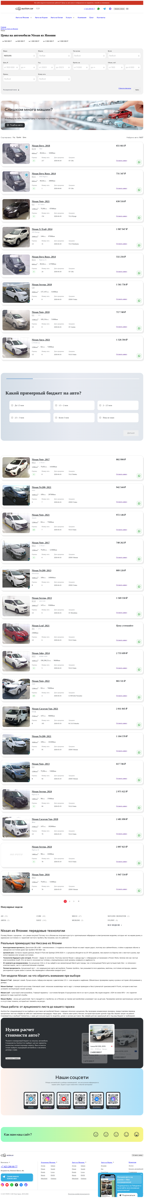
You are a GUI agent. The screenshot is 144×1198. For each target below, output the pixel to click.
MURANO (77, 920)
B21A (34, 176)
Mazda (43, 1175)
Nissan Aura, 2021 (41, 339)
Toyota (43, 1166)
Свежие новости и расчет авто (13, 1177)
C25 (33, 287)
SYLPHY (113, 920)
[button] (29, 405)
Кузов (110, 51)
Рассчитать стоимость (13, 1058)
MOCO (77, 916)
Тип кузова (76, 51)
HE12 (34, 462)
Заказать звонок (119, 9)
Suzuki (53, 1169)
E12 (33, 204)
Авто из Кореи (41, 17)
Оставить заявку (121, 160)
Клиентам (132, 1162)
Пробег (18, 137)
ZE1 (33, 629)
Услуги (69, 17)
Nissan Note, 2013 (41, 764)
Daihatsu (53, 1178)
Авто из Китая (57, 17)
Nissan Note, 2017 (41, 459)
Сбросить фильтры (125, 88)
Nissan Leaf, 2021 (40, 625)
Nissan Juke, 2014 (41, 653)
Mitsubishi (44, 1178)
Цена (24, 137)
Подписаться (128, 1195)
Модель (40, 51)
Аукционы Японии (48, 1162)
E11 (33, 315)
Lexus (53, 1172)
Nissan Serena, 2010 (42, 284)
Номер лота (42, 74)
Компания (82, 17)
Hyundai (103, 1166)
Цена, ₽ (5, 62)
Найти (137, 90)
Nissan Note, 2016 (41, 874)
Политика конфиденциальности (79, 1194)
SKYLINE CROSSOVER (118, 916)
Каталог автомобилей (136, 1169)
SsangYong (104, 1172)
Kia (102, 1169)
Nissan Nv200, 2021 (41, 487)
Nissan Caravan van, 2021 (45, 708)
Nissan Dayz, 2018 (41, 145)
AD (4, 916)
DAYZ (41, 920)
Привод (5, 74)
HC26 (34, 601)
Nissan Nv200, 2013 (41, 570)
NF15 (33, 656)
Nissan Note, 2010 (41, 312)
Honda (43, 1172)
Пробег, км (76, 62)
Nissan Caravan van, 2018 (45, 819)
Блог (91, 17)
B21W (34, 149)
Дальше (131, 433)
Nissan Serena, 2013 (42, 598)
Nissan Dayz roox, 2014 (44, 173)
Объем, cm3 (112, 62)
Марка (5, 51)
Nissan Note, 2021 (41, 201)
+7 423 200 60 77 (9, 1166)
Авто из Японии (22, 17)
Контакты (101, 17)
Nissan (43, 1169)
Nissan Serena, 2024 (42, 791)
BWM (53, 1175)
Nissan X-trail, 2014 (42, 229)
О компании (133, 1172)
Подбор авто (16, 125)
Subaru (53, 1166)
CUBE (40, 916)
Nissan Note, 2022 (41, 681)
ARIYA (5, 920)
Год (39, 62)
